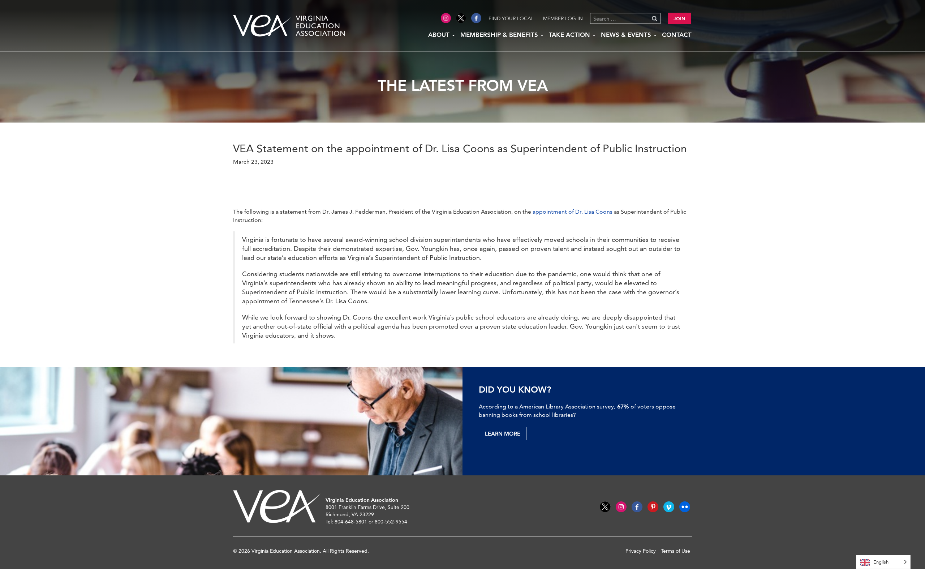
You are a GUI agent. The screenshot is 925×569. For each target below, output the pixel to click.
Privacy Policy (640, 551)
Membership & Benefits (500, 34)
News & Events (627, 34)
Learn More (502, 433)
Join (679, 18)
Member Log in (563, 18)
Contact (677, 34)
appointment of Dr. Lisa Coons (572, 211)
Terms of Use (675, 551)
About (439, 34)
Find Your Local (511, 18)
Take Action (570, 34)
